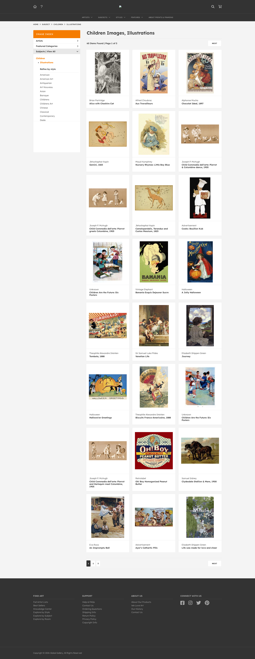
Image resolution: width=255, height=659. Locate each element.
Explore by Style (41, 612)
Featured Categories (47, 46)
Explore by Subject (42, 615)
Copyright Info (89, 622)
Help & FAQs (88, 602)
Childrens (44, 99)
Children (40, 58)
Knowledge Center (42, 609)
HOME (35, 24)
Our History (137, 609)
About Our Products (141, 602)
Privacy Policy (89, 619)
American (45, 74)
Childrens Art (46, 103)
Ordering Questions (92, 609)
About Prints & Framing (161, 17)
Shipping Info (89, 612)
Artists (39, 40)
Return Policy (88, 615)
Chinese (44, 107)
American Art (46, 79)
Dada (43, 120)
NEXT (214, 43)
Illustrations (46, 62)
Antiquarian (46, 83)
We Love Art (137, 605)
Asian (43, 91)
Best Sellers (39, 605)
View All (51, 51)
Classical (44, 112)
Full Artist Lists (40, 602)
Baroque (44, 95)
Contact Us (88, 605)
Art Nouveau (46, 87)
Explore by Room (42, 619)
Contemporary (47, 116)
